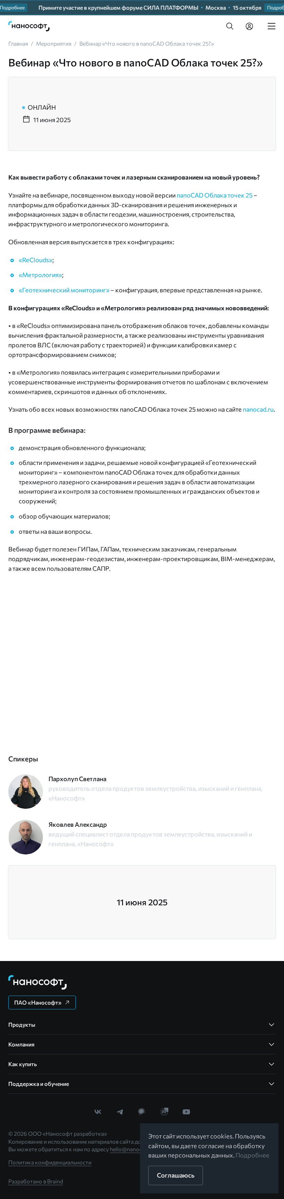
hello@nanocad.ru (132, 1149)
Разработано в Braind (35, 1181)
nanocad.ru (258, 409)
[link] (29, 26)
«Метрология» (40, 274)
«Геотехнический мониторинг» (64, 290)
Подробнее (252, 1155)
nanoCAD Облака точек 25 (214, 195)
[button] (230, 26)
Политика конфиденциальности (49, 1162)
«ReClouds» (35, 260)
